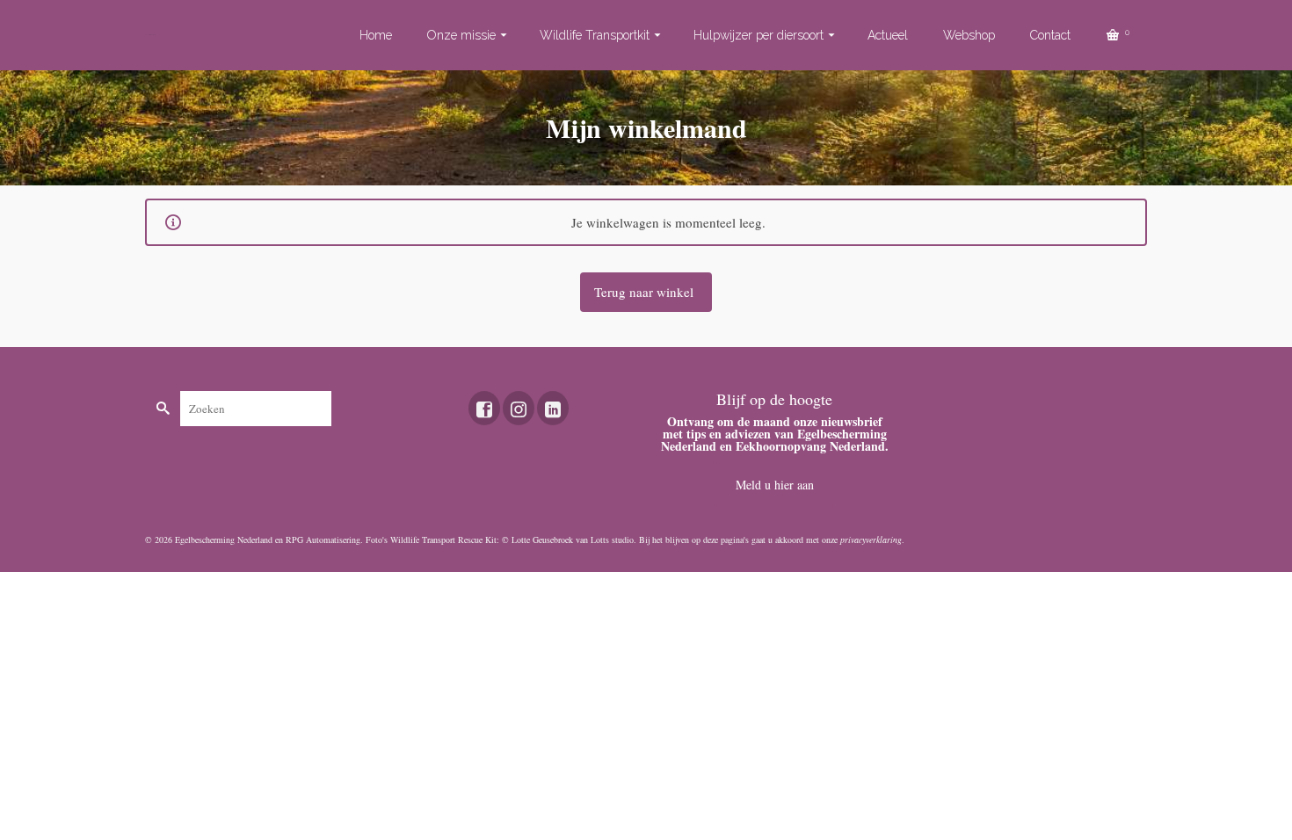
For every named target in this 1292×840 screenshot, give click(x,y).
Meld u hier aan (775, 484)
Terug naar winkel (645, 292)
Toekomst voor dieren (150, 34)
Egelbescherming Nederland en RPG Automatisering (267, 539)
